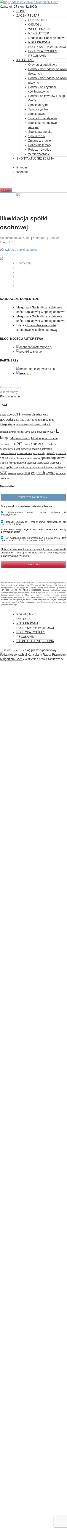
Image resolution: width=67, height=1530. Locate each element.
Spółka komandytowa (42, 118)
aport (10, 414)
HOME (20, 11)
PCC (13, 444)
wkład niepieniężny (16, 473)
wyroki (50, 473)
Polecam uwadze (39, 149)
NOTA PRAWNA (39, 42)
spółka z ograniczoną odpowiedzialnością (30, 467)
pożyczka (47, 449)
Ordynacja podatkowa (42, 64)
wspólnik (38, 473)
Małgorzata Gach (27, 307)
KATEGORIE (25, 60)
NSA (35, 438)
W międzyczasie (39, 154)
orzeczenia (5, 444)
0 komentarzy (9, 392)
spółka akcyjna (16, 458)
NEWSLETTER (38, 33)
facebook (22, 171)
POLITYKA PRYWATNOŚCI (47, 46)
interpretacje (7, 424)
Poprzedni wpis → (12, 396)
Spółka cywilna (38, 109)
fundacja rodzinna (43, 419)
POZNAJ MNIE (38, 20)
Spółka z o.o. (36, 136)
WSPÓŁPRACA (39, 29)
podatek (26, 444)
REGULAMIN (37, 55)
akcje (3, 414)
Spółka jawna (37, 113)
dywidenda (26, 415)
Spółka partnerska (40, 131)
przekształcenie (24, 453)
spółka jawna (32, 457)
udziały (60, 467)
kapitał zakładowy (24, 425)
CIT (17, 414)
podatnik (36, 449)
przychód (50, 453)
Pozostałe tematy (39, 145)
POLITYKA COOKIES (42, 51)
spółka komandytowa (13, 462)
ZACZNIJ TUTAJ (27, 15)
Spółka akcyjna (38, 104)
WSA (27, 473)
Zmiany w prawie (39, 140)
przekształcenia (8, 453)
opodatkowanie (48, 438)
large (5, 438)
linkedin (21, 167)
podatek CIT (39, 443)
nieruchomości (22, 438)
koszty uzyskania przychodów (33, 431)
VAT (3, 473)
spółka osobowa (38, 462)
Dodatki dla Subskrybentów (46, 37)
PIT (19, 444)
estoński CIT (25, 420)
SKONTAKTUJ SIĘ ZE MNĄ (35, 158)
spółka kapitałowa (53, 457)
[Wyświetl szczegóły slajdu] (41, 195)
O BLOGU (35, 24)
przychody (39, 453)
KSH (52, 431)
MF (12, 438)
